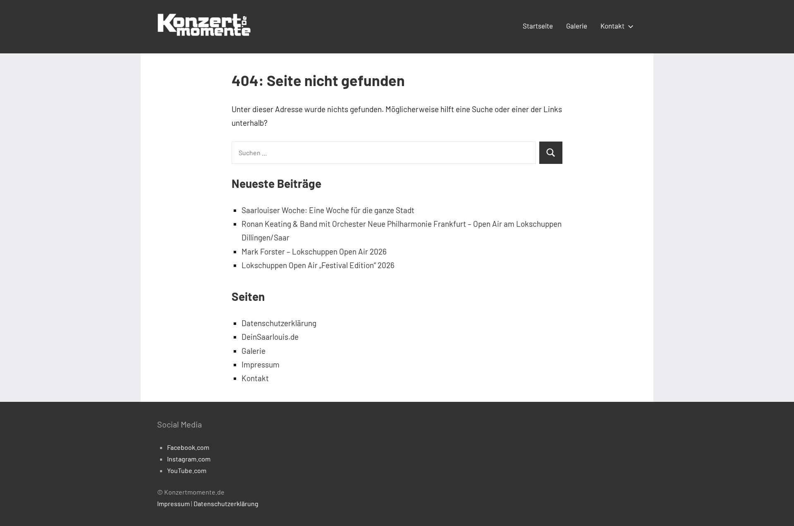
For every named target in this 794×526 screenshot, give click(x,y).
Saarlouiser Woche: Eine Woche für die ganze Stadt (328, 210)
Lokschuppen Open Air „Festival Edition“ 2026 (318, 265)
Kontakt (612, 26)
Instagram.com (188, 459)
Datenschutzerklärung (279, 323)
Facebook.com (188, 447)
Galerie (576, 26)
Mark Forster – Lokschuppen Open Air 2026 (314, 251)
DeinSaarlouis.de (270, 336)
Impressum (261, 364)
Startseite (538, 26)
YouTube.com (186, 470)
